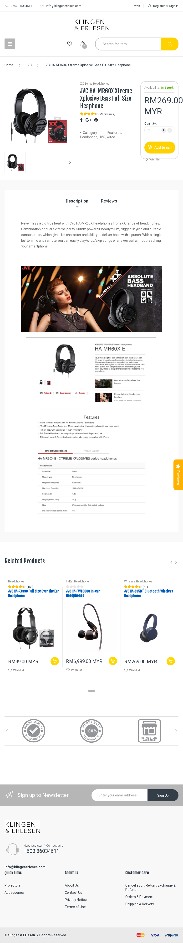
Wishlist (154, 159)
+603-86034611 (21, 6)
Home (9, 65)
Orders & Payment (139, 897)
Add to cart (163, 147)
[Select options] (171, 661)
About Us (72, 885)
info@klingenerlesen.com (63, 6)
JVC (28, 65)
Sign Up (163, 795)
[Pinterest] (96, 120)
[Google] (88, 120)
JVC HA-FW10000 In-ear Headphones (83, 593)
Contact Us (73, 892)
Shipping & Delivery (139, 904)
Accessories (14, 892)
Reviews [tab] (109, 200)
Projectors (13, 885)
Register (159, 6)
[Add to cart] (55, 661)
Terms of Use (75, 907)
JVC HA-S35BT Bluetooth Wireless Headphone (148, 593)
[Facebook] (81, 120)
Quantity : (150, 123)
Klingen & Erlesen (21, 935)
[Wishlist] (69, 44)
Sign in (173, 6)
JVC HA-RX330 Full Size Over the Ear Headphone (33, 593)
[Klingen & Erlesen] (91, 24)
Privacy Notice (76, 900)
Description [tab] (77, 200)
